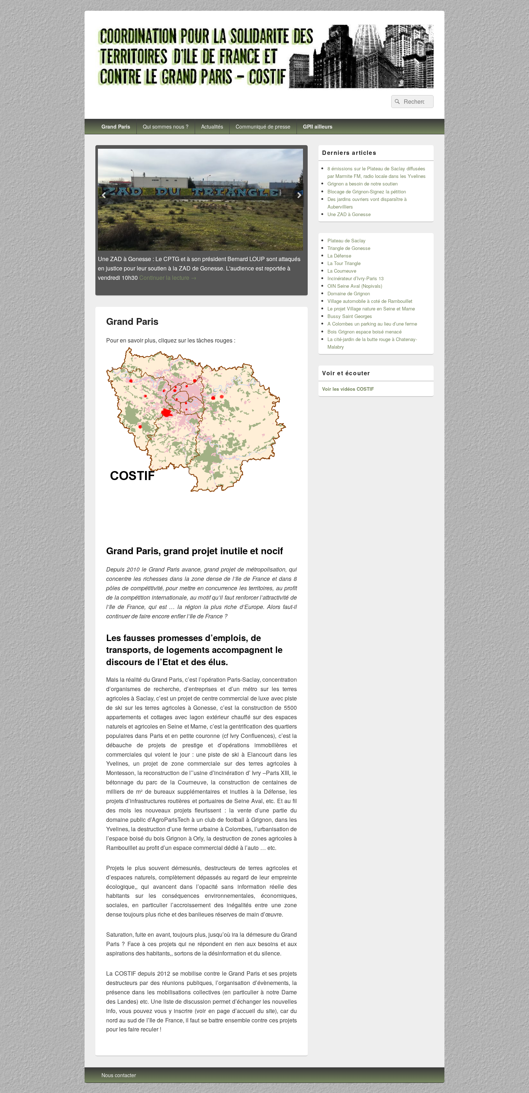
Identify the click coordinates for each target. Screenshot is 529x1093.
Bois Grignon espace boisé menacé (364, 331)
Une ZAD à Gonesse (349, 214)
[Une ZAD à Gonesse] (201, 199)
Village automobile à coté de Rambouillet (369, 300)
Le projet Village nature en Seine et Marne (371, 308)
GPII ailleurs (318, 126)
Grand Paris (115, 126)
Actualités (212, 126)
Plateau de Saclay (346, 240)
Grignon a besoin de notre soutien (362, 183)
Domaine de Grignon (348, 293)
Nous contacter (118, 1065)
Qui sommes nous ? (166, 126)
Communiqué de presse (263, 126)
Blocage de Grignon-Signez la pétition (366, 191)
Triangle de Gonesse (348, 248)
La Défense (339, 255)
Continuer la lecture (169, 277)
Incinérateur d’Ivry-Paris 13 (355, 278)
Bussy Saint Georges (349, 316)
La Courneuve (341, 270)
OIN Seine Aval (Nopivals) (354, 285)
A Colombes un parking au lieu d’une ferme (372, 323)
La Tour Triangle (344, 263)
